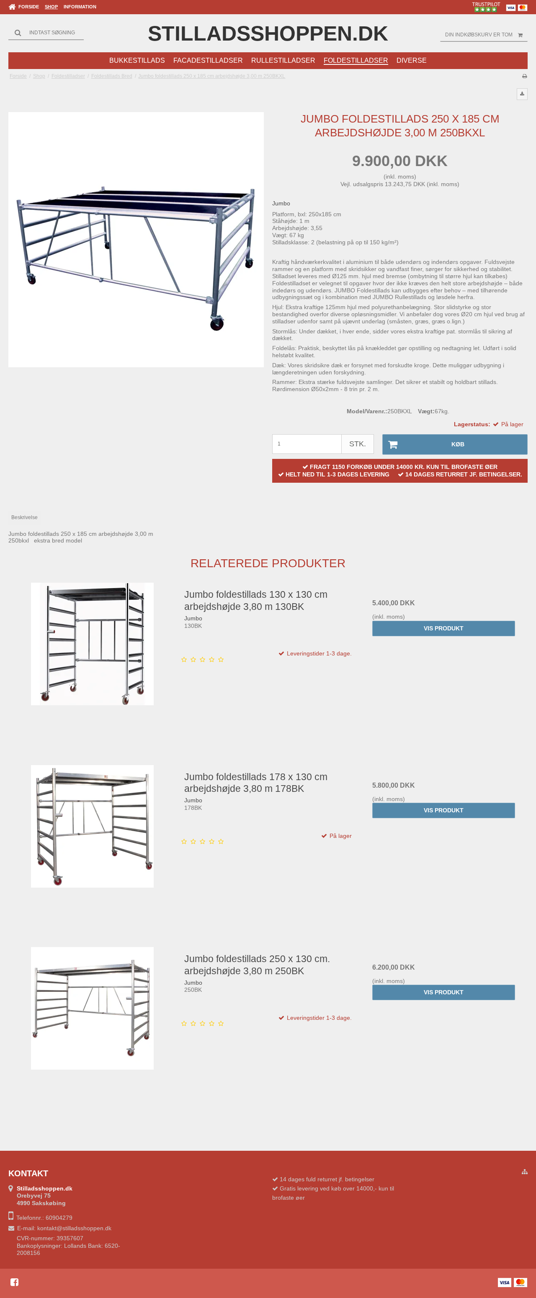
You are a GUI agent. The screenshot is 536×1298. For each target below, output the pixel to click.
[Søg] (46, 32)
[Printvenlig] (524, 76)
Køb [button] (457, 444)
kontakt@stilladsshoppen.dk (74, 1228)
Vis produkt (444, 628)
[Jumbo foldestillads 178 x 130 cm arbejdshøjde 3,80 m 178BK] (92, 848)
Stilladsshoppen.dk (268, 33)
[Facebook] (14, 1282)
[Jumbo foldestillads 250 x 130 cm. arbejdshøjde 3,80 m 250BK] (92, 1030)
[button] (522, 94)
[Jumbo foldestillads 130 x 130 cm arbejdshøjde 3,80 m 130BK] (92, 666)
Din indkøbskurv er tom (479, 35)
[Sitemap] (525, 1172)
